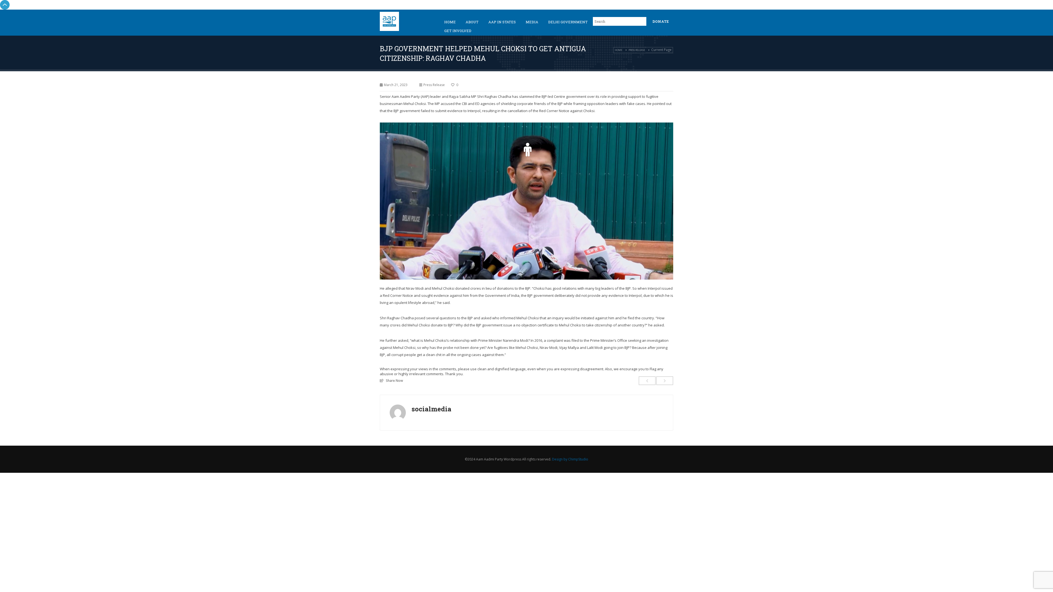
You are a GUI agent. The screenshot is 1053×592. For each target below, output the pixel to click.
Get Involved (457, 30)
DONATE (660, 21)
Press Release (637, 50)
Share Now (394, 380)
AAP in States (502, 21)
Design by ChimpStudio (570, 459)
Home (450, 21)
